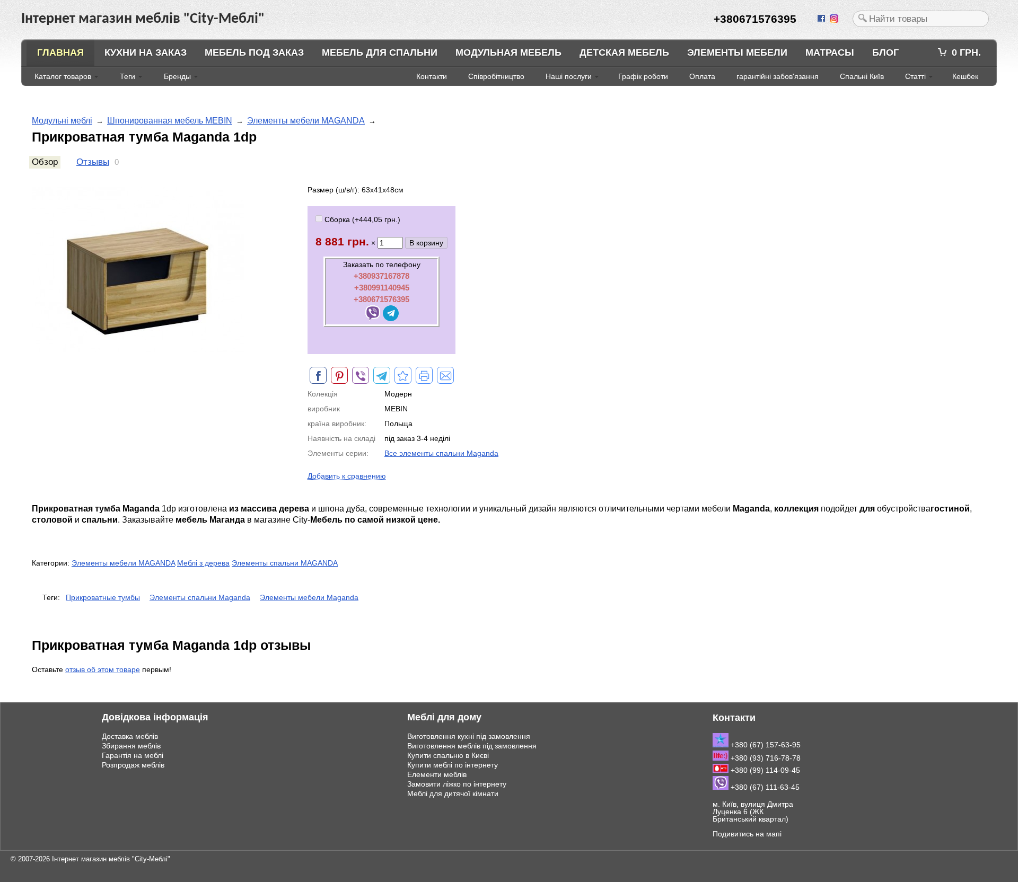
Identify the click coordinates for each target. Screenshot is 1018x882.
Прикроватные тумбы (103, 597)
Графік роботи (643, 76)
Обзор (45, 162)
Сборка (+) (361, 219)
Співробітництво (496, 76)
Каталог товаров (62, 76)
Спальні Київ (862, 76)
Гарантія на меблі (132, 755)
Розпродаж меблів (133, 765)
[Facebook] (822, 19)
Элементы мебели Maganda (309, 597)
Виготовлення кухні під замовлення (468, 736)
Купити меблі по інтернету (452, 765)
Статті (915, 76)
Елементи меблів (437, 774)
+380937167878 (381, 275)
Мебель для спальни (379, 52)
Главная (60, 52)
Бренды (177, 76)
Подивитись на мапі (747, 834)
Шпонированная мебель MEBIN (169, 120)
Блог (885, 52)
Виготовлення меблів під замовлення (472, 746)
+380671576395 (381, 299)
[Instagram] (835, 19)
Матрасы (829, 52)
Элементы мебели (737, 52)
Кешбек (965, 76)
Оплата (702, 76)
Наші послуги (569, 76)
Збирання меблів (131, 746)
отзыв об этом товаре (102, 669)
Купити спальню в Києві (448, 755)
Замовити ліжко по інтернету (456, 784)
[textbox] (921, 19)
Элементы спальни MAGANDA (285, 563)
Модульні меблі (62, 120)
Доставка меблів (130, 736)
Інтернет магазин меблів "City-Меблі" (111, 859)
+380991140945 (381, 287)
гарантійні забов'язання (777, 76)
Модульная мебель (508, 52)
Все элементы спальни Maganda (441, 453)
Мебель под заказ (254, 52)
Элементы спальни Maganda (200, 597)
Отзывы (92, 162)
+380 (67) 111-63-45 (764, 787)
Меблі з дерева (203, 563)
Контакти (431, 76)
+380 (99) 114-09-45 (764, 770)
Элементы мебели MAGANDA (306, 120)
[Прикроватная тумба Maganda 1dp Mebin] (402, 375)
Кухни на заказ (145, 52)
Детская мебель (624, 52)
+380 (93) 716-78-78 (765, 758)
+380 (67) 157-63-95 (765, 744)
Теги (127, 76)
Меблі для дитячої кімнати (452, 793)
